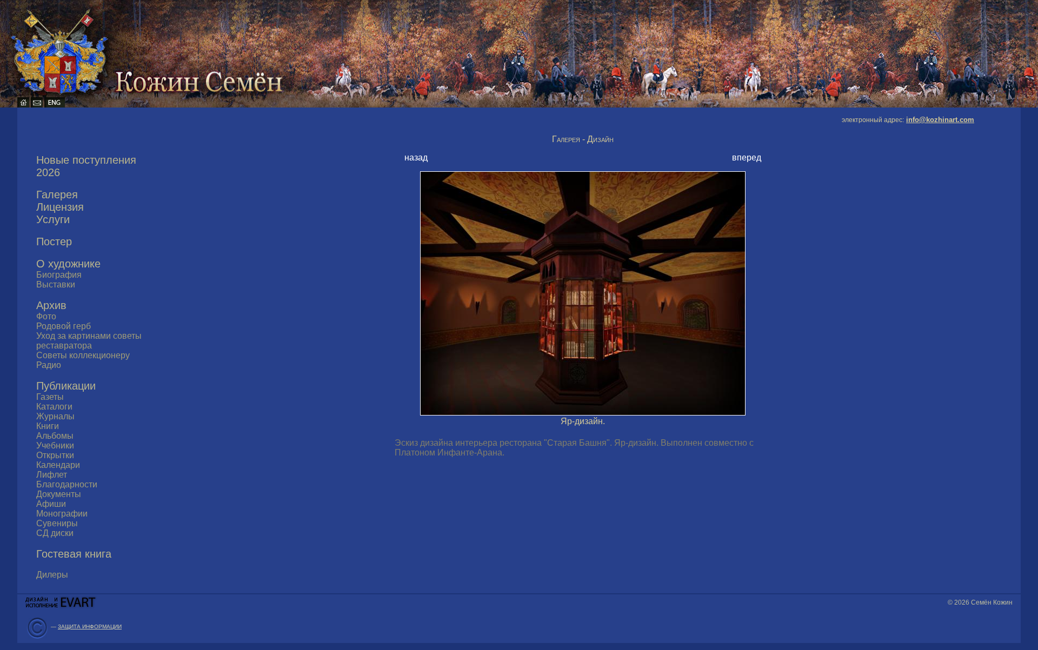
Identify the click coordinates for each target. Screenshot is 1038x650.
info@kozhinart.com (940, 120)
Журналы (55, 416)
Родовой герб (63, 326)
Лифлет (51, 474)
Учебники (55, 445)
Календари (58, 465)
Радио (48, 365)
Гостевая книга (73, 554)
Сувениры (57, 523)
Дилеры (52, 574)
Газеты (50, 396)
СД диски (55, 533)
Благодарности (66, 484)
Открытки (55, 455)
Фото (46, 316)
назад (416, 157)
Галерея (57, 194)
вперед (746, 157)
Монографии (62, 513)
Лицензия (60, 207)
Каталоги (54, 406)
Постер (54, 241)
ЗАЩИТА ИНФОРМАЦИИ (90, 626)
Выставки (55, 284)
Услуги (53, 219)
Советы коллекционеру (83, 355)
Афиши (51, 503)
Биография (59, 274)
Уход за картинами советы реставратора (89, 340)
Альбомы (55, 435)
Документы (58, 494)
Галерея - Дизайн (583, 139)
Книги (47, 426)
